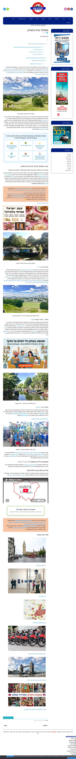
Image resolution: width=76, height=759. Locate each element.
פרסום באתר (53, 731)
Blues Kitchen (7, 331)
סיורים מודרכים (39, 74)
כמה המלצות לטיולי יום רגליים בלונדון (36, 43)
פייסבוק (71, 9)
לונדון (47, 67)
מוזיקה (46, 70)
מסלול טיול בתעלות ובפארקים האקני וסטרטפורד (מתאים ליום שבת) (27, 47)
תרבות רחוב (7, 69)
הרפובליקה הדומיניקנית (26, 731)
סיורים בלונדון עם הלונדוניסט (38, 60)
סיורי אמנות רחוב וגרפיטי (33, 190)
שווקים (8, 70)
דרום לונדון (69, 156)
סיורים (49, 19)
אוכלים (12, 176)
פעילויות (57, 19)
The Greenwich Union (26, 280)
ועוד (25, 192)
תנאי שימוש (68, 731)
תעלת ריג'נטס (40, 174)
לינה (37, 19)
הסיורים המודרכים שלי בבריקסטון (39, 419)
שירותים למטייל (21, 19)
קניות (46, 183)
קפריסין (17, 731)
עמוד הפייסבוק (11, 475)
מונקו (41, 731)
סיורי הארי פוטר (31, 192)
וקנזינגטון (13, 454)
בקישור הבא (22, 475)
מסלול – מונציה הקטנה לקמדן (35, 51)
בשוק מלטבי (40, 456)
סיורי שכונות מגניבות (40, 192)
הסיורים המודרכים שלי (42, 203)
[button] (71, 736)
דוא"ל (7, 9)
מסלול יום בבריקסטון (37, 54)
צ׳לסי (17, 454)
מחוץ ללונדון (68, 161)
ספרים (43, 19)
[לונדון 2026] (38, 14)
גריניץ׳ (39, 267)
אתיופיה (44, 731)
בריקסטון (38, 407)
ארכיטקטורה (45, 120)
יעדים (63, 19)
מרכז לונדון (69, 165)
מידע (13, 19)
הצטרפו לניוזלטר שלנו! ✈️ (36, 63)
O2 (23, 278)
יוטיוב (68, 9)
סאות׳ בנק (69, 166)
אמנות (12, 69)
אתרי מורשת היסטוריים (21, 70)
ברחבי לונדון (6, 717)
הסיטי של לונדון (68, 158)
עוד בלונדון (36, 720)
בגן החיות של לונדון (21, 325)
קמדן (32, 319)
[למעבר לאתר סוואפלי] (25, 354)
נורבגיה (32, 731)
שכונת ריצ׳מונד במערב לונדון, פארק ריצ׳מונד (29, 452)
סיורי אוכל (43, 190)
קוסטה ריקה (49, 731)
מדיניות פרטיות (59, 731)
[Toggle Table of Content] (47, 40)
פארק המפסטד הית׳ (31, 454)
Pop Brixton (41, 413)
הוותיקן (11, 731)
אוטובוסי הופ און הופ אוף (30, 464)
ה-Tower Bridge (12, 456)
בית (69, 19)
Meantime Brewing (38, 280)
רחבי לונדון (69, 154)
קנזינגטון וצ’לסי (68, 170)
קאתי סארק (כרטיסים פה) (26, 269)
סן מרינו (7, 731)
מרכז (38, 125)
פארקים (13, 70)
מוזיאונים (42, 70)
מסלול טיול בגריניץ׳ (37, 49)
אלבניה (20, 731)
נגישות (64, 731)
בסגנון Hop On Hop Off (18, 72)
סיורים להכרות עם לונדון (21, 190)
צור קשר (68, 22)
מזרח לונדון (69, 159)
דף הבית (43, 25)
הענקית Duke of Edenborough (19, 413)
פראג (14, 731)
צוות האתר (44, 32)
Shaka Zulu (34, 331)
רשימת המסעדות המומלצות (17, 197)
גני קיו (16, 452)
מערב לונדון (69, 163)
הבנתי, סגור (10, 756)
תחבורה (31, 19)
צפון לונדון (69, 168)
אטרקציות (40, 720)
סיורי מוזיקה (11, 190)
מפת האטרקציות (43, 129)
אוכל (34, 70)
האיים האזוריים (37, 731)
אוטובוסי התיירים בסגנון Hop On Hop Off (35, 57)
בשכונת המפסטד (41, 454)
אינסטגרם (65, 9)
